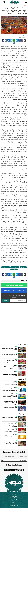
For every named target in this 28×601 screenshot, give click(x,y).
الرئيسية (14, 495)
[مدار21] (14, 2)
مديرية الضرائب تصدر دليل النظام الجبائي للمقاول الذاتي (10, 367)
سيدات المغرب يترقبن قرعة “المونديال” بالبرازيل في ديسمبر (10, 361)
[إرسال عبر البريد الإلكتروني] (6, 40)
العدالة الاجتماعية (5, 267)
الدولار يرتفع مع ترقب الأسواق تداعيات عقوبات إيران (9, 349)
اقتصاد (15, 346)
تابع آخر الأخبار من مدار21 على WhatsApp (13, 285)
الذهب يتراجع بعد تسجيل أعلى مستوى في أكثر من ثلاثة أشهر (10, 383)
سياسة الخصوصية (14, 505)
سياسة (25, 5)
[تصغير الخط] (14, 43)
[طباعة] (22, 40)
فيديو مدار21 (13, 393)
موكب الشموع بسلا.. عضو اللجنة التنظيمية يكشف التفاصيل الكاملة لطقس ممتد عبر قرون (10, 397)
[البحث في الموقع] (2, 2)
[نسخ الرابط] (25, 40)
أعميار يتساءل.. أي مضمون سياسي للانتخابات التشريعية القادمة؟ (10, 430)
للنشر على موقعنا (14, 498)
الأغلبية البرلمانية (14, 267)
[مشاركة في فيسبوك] (19, 40)
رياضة (15, 359)
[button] (26, 2)
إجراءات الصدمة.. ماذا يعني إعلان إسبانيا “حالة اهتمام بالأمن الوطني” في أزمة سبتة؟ (10, 403)
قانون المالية (13, 269)
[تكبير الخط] (3, 40)
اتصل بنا (14, 501)
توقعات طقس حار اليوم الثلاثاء (11, 436)
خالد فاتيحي (24, 36)
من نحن (14, 504)
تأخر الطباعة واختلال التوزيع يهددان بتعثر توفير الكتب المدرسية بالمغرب (9, 355)
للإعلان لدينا (14, 499)
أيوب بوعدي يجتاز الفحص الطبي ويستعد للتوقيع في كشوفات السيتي (9, 408)
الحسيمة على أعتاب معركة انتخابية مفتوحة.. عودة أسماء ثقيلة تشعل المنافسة (10, 374)
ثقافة (15, 422)
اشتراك (5, 300)
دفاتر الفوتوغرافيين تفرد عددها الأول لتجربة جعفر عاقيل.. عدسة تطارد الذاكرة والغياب (9, 425)
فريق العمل (14, 502)
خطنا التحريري (14, 496)
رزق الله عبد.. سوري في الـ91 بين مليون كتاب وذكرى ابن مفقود (10, 442)
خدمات (14, 434)
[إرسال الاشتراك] (2, 460)
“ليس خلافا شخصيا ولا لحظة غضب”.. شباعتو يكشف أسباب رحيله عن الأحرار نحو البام (9, 390)
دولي (15, 440)
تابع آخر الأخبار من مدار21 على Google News (13, 290)
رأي (15, 428)
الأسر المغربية (22, 267)
